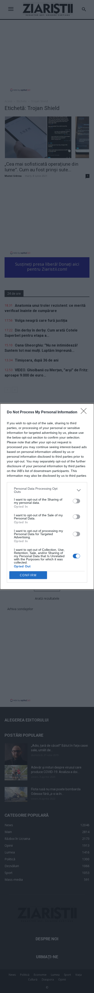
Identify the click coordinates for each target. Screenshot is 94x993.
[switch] (76, 501)
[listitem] (47, 490)
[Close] (85, 412)
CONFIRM (28, 575)
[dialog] (47, 496)
